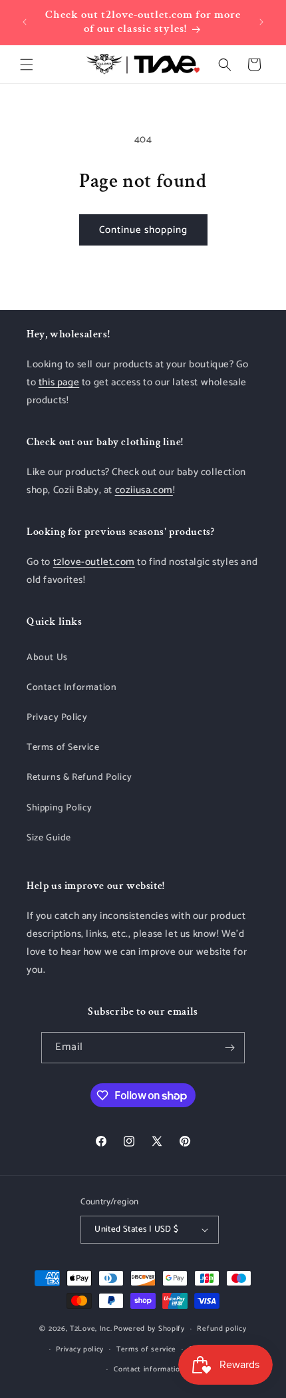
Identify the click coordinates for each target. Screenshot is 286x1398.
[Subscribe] (229, 1047)
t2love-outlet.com (94, 562)
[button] (26, 64)
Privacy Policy (57, 717)
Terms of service (146, 1349)
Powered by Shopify (149, 1329)
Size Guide (49, 838)
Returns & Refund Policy (79, 777)
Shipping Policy (59, 808)
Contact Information (71, 687)
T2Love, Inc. (91, 1329)
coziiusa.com (144, 490)
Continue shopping (143, 230)
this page (59, 382)
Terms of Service (63, 747)
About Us (47, 657)
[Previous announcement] (24, 22)
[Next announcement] (261, 22)
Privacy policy (80, 1349)
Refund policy (221, 1329)
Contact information (149, 1369)
